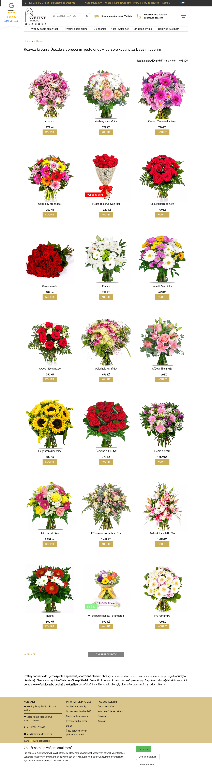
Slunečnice (100, 28)
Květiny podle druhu (76, 28)
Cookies (102, 716)
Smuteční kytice (143, 28)
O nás (108, 2)
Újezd (39, 41)
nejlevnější (170, 60)
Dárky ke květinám (169, 28)
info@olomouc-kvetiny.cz (62, 2)
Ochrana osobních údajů (78, 711)
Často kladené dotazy (77, 716)
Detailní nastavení (148, 756)
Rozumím (144, 749)
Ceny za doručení (151, 2)
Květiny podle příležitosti (45, 28)
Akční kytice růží (120, 28)
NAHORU (31, 654)
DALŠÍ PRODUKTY (106, 654)
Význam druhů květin (77, 721)
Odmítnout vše (146, 764)
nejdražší (183, 60)
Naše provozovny (94, 2)
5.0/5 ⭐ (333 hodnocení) (37, 740)
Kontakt (166, 2)
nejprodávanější (153, 60)
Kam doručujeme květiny (126, 2)
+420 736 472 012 (36, 2)
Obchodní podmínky (76, 706)
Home (27, 41)
